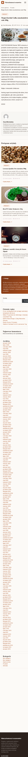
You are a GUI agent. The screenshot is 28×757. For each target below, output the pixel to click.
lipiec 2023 (6, 411)
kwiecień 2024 (7, 395)
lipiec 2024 (6, 389)
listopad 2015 (6, 576)
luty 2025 (5, 376)
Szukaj (5, 298)
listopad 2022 (7, 426)
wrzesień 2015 (7, 580)
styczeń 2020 (7, 487)
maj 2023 (5, 415)
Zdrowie (5, 665)
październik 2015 (8, 578)
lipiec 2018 (6, 521)
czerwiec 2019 (7, 500)
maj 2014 (5, 610)
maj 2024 (5, 393)
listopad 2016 (7, 558)
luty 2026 (5, 354)
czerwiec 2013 (7, 630)
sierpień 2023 (7, 410)
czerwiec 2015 (7, 586)
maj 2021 (5, 460)
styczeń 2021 (6, 467)
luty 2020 (5, 486)
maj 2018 (5, 525)
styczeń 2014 (7, 617)
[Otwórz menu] (25, 2)
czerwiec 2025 (7, 369)
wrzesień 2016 (7, 562)
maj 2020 (5, 480)
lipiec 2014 (6, 606)
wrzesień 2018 (7, 517)
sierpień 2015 (6, 582)
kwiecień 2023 (7, 417)
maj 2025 (5, 371)
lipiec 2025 (6, 367)
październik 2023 (8, 406)
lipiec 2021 (6, 456)
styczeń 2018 (7, 532)
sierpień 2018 (7, 519)
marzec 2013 (6, 636)
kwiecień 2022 (7, 439)
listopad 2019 (7, 491)
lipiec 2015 (6, 584)
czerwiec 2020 (7, 478)
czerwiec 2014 (7, 608)
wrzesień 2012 (7, 647)
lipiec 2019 (6, 499)
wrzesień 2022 (7, 430)
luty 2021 (5, 465)
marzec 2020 (7, 484)
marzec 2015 (6, 591)
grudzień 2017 (7, 534)
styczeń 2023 (7, 423)
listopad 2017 (7, 536)
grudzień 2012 (7, 641)
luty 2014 (5, 615)
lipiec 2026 (6, 345)
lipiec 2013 (6, 628)
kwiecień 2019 (7, 504)
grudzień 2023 (7, 402)
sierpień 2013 (6, 627)
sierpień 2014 (7, 604)
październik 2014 (8, 601)
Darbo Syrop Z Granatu (10, 322)
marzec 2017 (6, 551)
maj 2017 (5, 547)
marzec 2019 (6, 506)
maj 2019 (5, 502)
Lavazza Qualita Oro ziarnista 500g (14, 168)
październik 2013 (8, 623)
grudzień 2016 (7, 556)
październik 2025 (8, 361)
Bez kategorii (6, 658)
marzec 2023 (7, 419)
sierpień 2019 (7, 497)
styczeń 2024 (7, 400)
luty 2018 (5, 530)
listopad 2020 (7, 471)
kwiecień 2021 (7, 462)
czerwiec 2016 (7, 567)
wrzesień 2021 (7, 452)
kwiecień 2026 (7, 350)
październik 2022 (8, 428)
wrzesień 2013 (7, 625)
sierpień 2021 (6, 454)
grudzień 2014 (7, 597)
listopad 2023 (7, 404)
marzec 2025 (7, 374)
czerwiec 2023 (7, 413)
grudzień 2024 (7, 380)
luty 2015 (5, 593)
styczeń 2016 (7, 573)
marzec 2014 (7, 614)
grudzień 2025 (7, 358)
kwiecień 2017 (7, 549)
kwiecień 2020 (7, 482)
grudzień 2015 (7, 575)
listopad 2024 (7, 382)
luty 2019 (5, 508)
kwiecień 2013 (7, 634)
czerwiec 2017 (7, 545)
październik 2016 (8, 560)
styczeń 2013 (6, 640)
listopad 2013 (6, 621)
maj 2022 (5, 437)
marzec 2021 (6, 463)
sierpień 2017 (7, 541)
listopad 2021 (6, 449)
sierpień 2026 (7, 343)
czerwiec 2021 (7, 458)
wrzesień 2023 (7, 408)
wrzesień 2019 (7, 495)
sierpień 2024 (7, 387)
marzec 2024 (7, 397)
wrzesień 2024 (7, 385)
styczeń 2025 (7, 378)
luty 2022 (5, 443)
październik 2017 (8, 538)
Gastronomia (6, 662)
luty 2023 (5, 421)
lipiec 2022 (6, 434)
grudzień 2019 (7, 489)
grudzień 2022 (7, 424)
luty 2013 (5, 638)
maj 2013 (5, 632)
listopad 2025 (7, 360)
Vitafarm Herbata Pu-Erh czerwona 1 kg (15, 324)
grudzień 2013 (7, 619)
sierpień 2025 (7, 365)
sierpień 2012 (6, 649)
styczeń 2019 (7, 510)
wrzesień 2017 (7, 539)
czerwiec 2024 (7, 391)
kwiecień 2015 (7, 589)
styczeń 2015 (6, 595)
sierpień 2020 (7, 476)
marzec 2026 (7, 352)
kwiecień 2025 (7, 373)
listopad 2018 (7, 513)
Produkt (4, 14)
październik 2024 (8, 384)
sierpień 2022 (7, 432)
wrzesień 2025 (7, 363)
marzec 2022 (7, 441)
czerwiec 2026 (7, 347)
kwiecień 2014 (7, 612)
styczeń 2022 (7, 445)
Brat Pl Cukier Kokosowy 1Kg (13, 209)
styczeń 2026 (7, 356)
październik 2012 (8, 645)
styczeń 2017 (7, 554)
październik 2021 (8, 450)
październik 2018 (8, 515)
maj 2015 (5, 588)
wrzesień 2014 (7, 602)
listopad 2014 (7, 599)
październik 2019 (8, 493)
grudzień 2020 (7, 469)
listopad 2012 (6, 643)
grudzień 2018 (7, 512)
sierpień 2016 (7, 563)
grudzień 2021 (7, 447)
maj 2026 (5, 348)
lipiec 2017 (6, 543)
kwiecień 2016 (7, 569)
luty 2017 (5, 552)
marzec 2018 (6, 528)
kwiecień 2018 (7, 526)
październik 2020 (8, 473)
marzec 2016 (6, 571)
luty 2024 (5, 398)
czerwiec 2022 (7, 436)
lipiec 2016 (6, 565)
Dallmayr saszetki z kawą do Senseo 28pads (14, 250)
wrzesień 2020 (7, 474)
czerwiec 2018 (7, 523)
